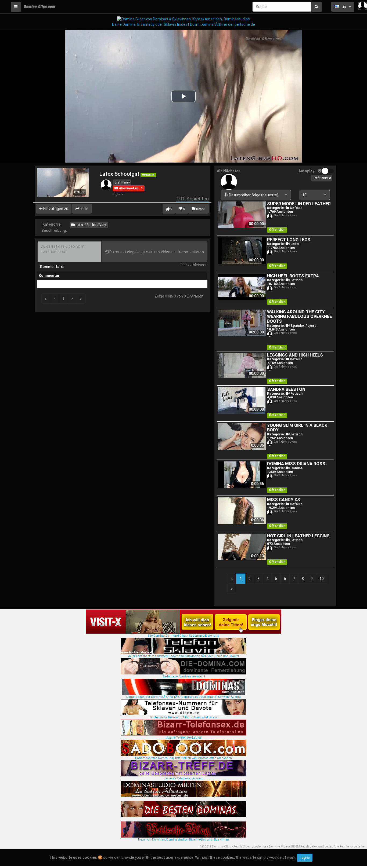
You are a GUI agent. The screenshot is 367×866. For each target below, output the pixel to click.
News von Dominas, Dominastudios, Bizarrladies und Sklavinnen (183, 839)
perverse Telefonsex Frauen (183, 778)
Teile (83, 209)
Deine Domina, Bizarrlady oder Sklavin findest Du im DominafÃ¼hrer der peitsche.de (183, 24)
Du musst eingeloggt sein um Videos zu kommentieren (156, 252)
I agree (305, 858)
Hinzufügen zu (55, 209)
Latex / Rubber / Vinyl (91, 225)
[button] (126, 188)
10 (321, 579)
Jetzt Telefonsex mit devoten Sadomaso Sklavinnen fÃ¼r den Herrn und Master (183, 656)
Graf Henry (122, 182)
